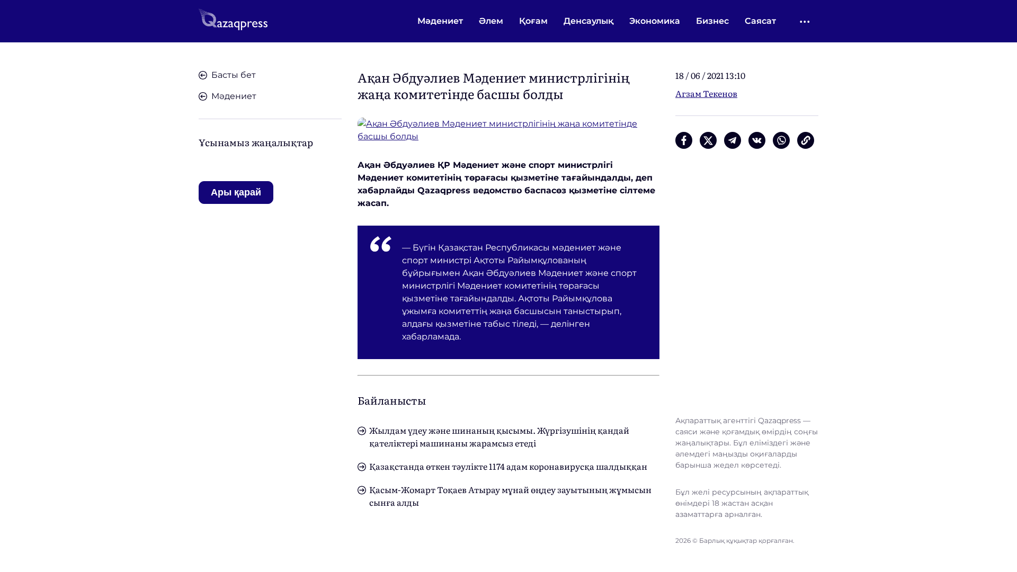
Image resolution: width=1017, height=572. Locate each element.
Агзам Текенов (706, 93)
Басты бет (233, 75)
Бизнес (712, 21)
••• (805, 21)
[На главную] (233, 21)
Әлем (491, 21)
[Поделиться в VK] (756, 140)
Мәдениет (440, 21)
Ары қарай (236, 192)
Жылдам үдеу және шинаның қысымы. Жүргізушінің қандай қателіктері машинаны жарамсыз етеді (499, 436)
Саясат (760, 21)
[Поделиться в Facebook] (683, 140)
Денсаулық (588, 21)
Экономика (654, 21)
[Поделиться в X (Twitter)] (708, 140)
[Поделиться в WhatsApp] (781, 140)
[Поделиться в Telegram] (732, 140)
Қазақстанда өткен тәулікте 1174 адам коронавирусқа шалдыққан (508, 466)
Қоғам (533, 21)
